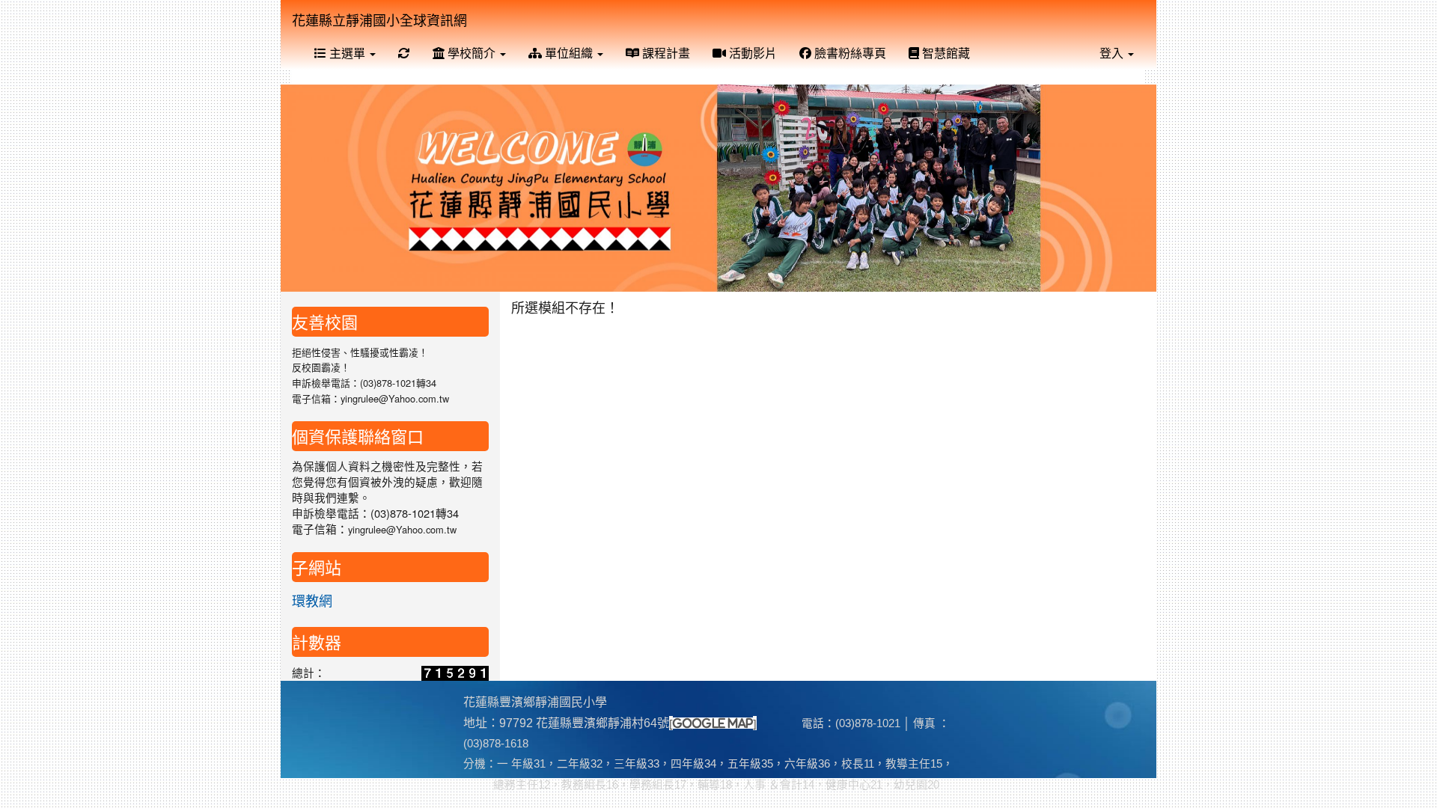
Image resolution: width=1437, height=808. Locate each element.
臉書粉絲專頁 (848, 52)
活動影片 (751, 52)
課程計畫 (664, 52)
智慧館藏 (944, 52)
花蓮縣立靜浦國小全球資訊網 (379, 19)
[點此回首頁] (718, 188)
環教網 (312, 600)
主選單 (347, 52)
